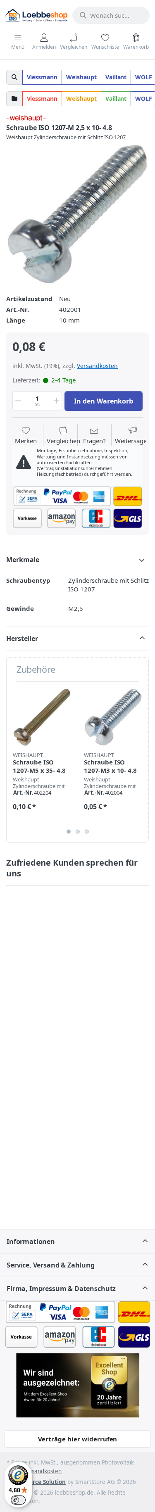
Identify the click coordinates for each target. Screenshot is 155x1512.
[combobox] (111, 15)
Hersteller (22, 638)
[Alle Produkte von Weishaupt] (26, 117)
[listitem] (77, 214)
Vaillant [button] (116, 77)
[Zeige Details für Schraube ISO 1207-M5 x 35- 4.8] (42, 717)
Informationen (31, 1241)
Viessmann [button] (42, 77)
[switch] (18, 1500)
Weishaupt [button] (81, 77)
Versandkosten (97, 366)
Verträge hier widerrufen (77, 1439)
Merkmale (22, 559)
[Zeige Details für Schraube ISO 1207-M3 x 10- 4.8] (113, 717)
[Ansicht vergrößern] (77, 214)
